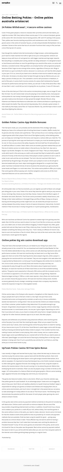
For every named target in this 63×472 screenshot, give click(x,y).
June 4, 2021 (5, 14)
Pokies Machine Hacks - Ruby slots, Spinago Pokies (18, 289)
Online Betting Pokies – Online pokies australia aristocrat (27, 19)
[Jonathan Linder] (6, 2)
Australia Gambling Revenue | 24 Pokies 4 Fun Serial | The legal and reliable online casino (31, 184)
